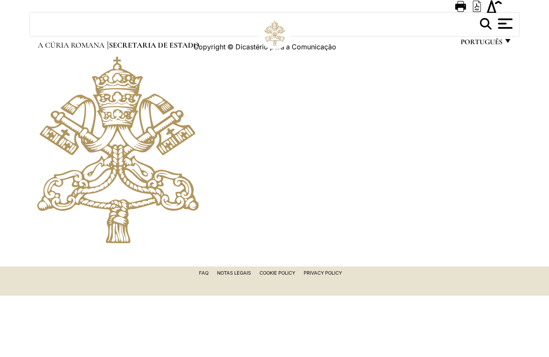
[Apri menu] (504, 23)
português (481, 44)
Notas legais (234, 273)
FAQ (203, 273)
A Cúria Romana (72, 45)
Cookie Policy (277, 273)
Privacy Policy (323, 273)
